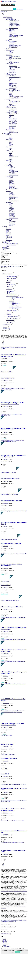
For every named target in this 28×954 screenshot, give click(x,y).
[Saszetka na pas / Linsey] (6, 735)
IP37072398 (5, 631)
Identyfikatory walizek (13, 113)
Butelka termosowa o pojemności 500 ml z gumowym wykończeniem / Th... (12, 403)
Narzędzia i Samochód (11, 89)
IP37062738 (5, 792)
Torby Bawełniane (13, 118)
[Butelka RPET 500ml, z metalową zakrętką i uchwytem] (13, 683)
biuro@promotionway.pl (6, 933)
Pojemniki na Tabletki (13, 102)
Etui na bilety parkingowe (14, 90)
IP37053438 (5, 587)
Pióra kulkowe (12, 170)
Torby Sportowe (12, 124)
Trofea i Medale (12, 88)
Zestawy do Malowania (14, 62)
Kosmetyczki (11, 115)
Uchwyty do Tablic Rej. (14, 97)
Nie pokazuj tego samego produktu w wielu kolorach (13, 264)
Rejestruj (14, 1)
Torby (10, 199)
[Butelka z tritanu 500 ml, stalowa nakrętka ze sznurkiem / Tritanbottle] (14, 348)
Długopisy (11, 140)
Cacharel (8, 227)
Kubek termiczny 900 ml (7, 378)
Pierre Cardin (9, 139)
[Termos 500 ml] (4, 768)
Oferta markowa (7, 324)
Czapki (10, 51)
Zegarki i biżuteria (13, 173)
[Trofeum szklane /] (5, 581)
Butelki (7, 48)
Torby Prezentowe (13, 123)
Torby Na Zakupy (12, 120)
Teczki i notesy (12, 186)
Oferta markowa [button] (6, 133)
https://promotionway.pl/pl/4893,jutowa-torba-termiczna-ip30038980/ (14, 891)
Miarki (10, 94)
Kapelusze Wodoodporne (14, 56)
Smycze (10, 37)
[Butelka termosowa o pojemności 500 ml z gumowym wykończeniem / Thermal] (14, 389)
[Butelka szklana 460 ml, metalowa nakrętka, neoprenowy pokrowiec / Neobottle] (14, 801)
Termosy (10, 84)
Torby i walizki (12, 216)
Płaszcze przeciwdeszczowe (15, 58)
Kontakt (5, 1)
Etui (9, 100)
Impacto (7, 235)
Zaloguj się (10, 1)
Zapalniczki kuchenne (13, 132)
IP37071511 (5, 609)
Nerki (10, 79)
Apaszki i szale (12, 167)
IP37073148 (5, 481)
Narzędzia (11, 95)
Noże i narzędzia (12, 221)
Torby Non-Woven (13, 121)
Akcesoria (11, 151)
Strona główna (4, 266)
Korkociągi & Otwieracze (14, 67)
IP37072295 (5, 406)
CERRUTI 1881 (9, 176)
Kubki (10, 68)
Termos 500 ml (5, 774)
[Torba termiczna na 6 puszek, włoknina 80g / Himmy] (12, 842)
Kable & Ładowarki (13, 108)
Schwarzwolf (9, 219)
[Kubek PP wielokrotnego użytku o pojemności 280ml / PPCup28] (14, 618)
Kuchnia (10, 162)
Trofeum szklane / (5, 585)
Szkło (10, 164)
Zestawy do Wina (12, 72)
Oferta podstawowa (16, 266)
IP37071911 (5, 459)
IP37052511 (5, 813)
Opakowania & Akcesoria (14, 25)
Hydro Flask (8, 134)
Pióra (10, 143)
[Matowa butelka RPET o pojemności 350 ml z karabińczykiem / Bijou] (14, 415)
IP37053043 (5, 358)
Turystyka (11, 225)
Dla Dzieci (8, 59)
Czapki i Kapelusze (10, 50)
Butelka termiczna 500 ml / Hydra (10, 478)
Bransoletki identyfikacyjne (14, 77)
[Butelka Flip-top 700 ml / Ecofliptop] (9, 539)
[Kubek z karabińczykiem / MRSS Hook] (10, 600)
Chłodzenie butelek (13, 66)
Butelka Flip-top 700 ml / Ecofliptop (11, 543)
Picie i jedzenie (12, 222)
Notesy (10, 34)
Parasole (10, 57)
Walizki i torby (12, 187)
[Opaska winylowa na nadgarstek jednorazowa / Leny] (12, 820)
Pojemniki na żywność (13, 156)
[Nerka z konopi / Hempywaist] (8, 754)
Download (5, 944)
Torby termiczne (12, 85)
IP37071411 (5, 526)
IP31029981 (5, 761)
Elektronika (11, 181)
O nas (4, 249)
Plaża (10, 80)
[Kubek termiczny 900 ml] (7, 371)
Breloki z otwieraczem (13, 46)
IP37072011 (5, 727)
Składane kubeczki (13, 83)
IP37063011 (5, 380)
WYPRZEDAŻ (9, 18)
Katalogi (5, 247)
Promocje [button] (5, 242)
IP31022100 (5, 854)
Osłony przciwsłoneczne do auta (16, 96)
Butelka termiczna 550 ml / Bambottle (11, 500)
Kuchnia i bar (12, 69)
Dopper (7, 189)
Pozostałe (11, 144)
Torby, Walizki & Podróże (11, 112)
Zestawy (10, 145)
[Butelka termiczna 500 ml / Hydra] (8, 472)
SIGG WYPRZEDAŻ (11, 245)
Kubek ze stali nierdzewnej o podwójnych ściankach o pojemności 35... (12, 724)
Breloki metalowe (12, 42)
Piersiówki (11, 155)
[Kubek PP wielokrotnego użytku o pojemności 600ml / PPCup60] (14, 662)
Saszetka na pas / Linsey (7, 744)
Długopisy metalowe (13, 21)
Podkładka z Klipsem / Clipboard (16, 35)
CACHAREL (9, 165)
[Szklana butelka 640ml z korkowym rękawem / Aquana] (13, 784)
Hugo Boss (8, 202)
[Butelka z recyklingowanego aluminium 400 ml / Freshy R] (14, 511)
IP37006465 (5, 503)
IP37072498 (5, 653)
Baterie (10, 64)
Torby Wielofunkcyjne (13, 86)
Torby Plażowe (12, 122)
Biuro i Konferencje (10, 29)
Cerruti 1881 (8, 229)
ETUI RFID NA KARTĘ (14, 101)
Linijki (10, 31)
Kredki (10, 61)
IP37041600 (5, 834)
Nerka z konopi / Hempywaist (9, 758)
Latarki (10, 93)
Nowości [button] (5, 226)
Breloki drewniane (13, 41)
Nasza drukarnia (6, 248)
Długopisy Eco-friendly (14, 20)
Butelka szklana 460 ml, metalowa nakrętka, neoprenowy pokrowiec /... (13, 809)
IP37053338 (5, 568)
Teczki (10, 39)
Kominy (10, 53)
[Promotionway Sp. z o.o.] (8, 5)
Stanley (7, 150)
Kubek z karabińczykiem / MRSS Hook (12, 607)
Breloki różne (12, 44)
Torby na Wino (12, 70)
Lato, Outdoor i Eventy (11, 75)
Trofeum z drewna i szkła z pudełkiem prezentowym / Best (11, 564)
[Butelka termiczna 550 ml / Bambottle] (9, 494)
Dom (10, 161)
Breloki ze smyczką (13, 47)
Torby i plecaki (12, 224)
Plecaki (10, 117)
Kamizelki (11, 91)
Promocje (5, 940)
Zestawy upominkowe (13, 175)
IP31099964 (5, 746)
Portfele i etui (11, 214)
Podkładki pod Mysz (13, 36)
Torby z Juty (11, 127)
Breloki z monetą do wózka (15, 45)
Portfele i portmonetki (13, 171)
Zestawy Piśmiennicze (13, 28)
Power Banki (11, 110)
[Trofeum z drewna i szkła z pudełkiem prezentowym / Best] (14, 553)
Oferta (9, 266)
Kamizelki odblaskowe (11, 74)
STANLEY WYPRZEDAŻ (12, 243)
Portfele (10, 104)
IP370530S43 (6, 703)
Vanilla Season (9, 160)
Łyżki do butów (12, 105)
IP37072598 (5, 676)
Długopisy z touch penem (14, 24)
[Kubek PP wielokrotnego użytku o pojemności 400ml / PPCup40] (14, 640)
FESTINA (8, 191)
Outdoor (8, 106)
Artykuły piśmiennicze (11, 19)
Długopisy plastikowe (13, 23)
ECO (7, 73)
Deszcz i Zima (9, 55)
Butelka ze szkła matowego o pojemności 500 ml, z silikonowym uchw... (13, 456)
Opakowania (11, 209)
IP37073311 (5, 546)
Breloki (7, 40)
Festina (7, 231)
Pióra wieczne (12, 184)
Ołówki (10, 26)
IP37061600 (5, 776)
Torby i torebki (12, 172)
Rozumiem (18, 952)
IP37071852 (5, 432)
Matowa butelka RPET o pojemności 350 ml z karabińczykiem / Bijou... (13, 429)
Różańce (10, 82)
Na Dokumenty (12, 32)
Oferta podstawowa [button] (7, 17)
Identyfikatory (12, 30)
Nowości (5, 327)
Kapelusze (11, 52)
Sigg (7, 146)
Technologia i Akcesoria (11, 107)
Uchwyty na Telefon (13, 111)
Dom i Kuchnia (9, 63)
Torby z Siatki (12, 128)
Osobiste (8, 99)
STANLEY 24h (6, 241)
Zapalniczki (8, 129)
